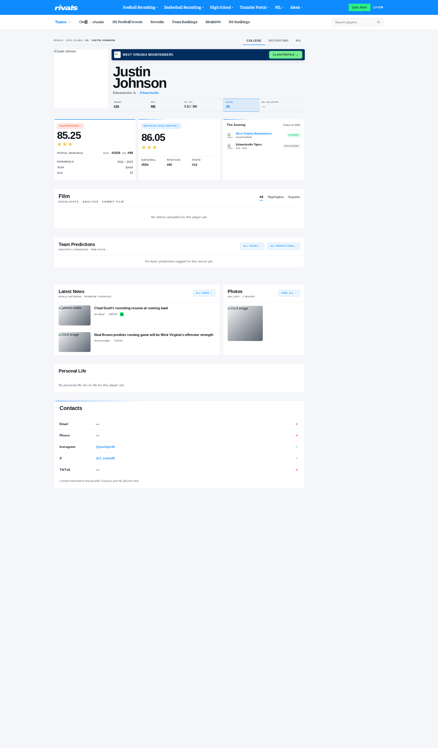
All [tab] (261, 197)
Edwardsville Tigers (249, 144)
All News (204, 293)
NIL (278, 7)
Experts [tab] (294, 197)
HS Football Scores (127, 22)
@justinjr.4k (105, 447)
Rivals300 (213, 22)
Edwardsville (149, 93)
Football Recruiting (139, 7)
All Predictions (283, 246)
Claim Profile (286, 54)
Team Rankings (184, 22)
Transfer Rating (70, 126)
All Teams (252, 246)
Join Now (359, 7)
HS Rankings (239, 22)
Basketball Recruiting (182, 7)
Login (378, 7)
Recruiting (279, 40)
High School (220, 7)
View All (289, 293)
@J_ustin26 (105, 458)
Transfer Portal (253, 7)
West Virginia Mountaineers (254, 133)
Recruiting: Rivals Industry (161, 126)
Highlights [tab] (276, 197)
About (295, 7)
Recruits (157, 22)
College (254, 40)
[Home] (66, 7)
